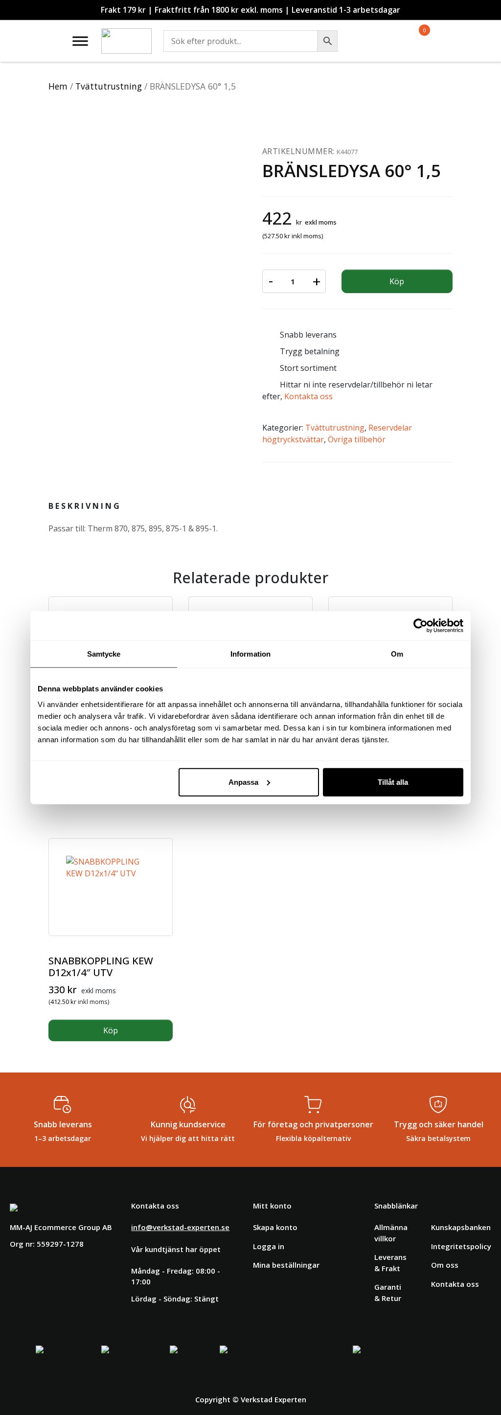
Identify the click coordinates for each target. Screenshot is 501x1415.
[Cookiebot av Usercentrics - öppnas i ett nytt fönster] (420, 625)
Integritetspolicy (461, 1246)
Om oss (444, 1265)
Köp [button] (110, 1030)
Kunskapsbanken (461, 1227)
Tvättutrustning (108, 86)
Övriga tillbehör (357, 439)
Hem (58, 86)
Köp (396, 281)
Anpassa (243, 781)
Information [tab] (250, 654)
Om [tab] (397, 654)
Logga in (268, 1246)
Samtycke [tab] (104, 654)
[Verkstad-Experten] (126, 34)
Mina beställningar (286, 1265)
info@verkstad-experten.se (180, 1227)
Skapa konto (275, 1227)
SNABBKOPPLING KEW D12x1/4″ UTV (100, 966)
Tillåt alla (393, 781)
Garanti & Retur (387, 1292)
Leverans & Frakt (390, 1262)
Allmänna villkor (391, 1232)
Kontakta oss (308, 396)
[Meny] (80, 41)
